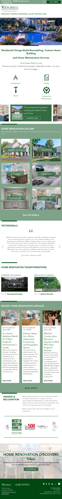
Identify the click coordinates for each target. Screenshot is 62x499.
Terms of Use (56, 491)
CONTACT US (7, 3)
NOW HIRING (53, 2)
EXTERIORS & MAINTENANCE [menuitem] (19, 14)
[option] (31, 27)
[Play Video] (14, 284)
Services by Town (55, 488)
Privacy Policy (48, 491)
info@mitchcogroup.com (21, 1)
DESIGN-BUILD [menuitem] (5, 14)
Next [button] (59, 246)
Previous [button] (2, 246)
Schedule (31, 469)
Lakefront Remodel (46, 294)
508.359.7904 (6, 1)
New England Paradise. (15, 294)
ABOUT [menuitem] (45, 14)
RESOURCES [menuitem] (38, 14)
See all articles (31, 388)
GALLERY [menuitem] (31, 14)
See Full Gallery (31, 215)
